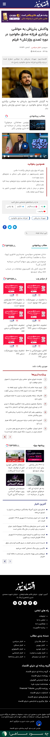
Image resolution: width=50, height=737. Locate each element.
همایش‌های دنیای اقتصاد (38, 697)
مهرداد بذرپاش (40, 218)
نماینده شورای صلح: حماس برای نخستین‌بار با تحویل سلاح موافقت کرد (23, 381)
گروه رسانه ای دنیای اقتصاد (37, 671)
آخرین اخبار (40, 504)
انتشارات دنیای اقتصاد (39, 692)
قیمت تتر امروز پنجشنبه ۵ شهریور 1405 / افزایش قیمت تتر (27, 519)
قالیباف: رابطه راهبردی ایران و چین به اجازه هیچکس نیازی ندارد (23, 397)
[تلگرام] (15, 227)
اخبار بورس (40, 645)
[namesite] (41, 4)
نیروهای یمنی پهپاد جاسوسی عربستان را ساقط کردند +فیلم (26, 555)
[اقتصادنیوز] (25, 586)
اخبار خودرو (40, 649)
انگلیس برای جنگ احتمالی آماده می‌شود (30, 548)
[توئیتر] (10, 227)
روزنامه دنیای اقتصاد (39, 676)
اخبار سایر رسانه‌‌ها (15, 657)
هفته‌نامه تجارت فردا (39, 684)
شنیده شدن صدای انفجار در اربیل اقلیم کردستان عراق (25, 543)
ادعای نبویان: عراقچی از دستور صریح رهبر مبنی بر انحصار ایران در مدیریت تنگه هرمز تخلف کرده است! (23, 430)
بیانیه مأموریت (39, 627)
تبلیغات (42, 616)
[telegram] (20, 603)
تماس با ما (41, 620)
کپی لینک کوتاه (41, 233)
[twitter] (30, 603)
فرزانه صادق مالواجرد (19, 218)
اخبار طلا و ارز (40, 641)
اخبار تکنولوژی (17, 649)
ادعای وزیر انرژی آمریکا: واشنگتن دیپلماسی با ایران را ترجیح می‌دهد (26, 511)
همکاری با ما (40, 624)
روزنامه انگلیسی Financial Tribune (34, 688)
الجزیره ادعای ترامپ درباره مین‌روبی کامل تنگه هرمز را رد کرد (23, 422)
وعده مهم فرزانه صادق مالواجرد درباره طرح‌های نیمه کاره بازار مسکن (23, 183)
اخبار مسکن (18, 645)
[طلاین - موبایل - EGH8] (25, 16)
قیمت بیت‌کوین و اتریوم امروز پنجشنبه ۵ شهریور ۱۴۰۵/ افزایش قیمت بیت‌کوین (27, 536)
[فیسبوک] (5, 227)
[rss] (15, 603)
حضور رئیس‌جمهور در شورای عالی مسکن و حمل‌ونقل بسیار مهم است (23, 176)
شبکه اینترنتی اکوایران (39, 680)
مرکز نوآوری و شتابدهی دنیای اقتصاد (33, 701)
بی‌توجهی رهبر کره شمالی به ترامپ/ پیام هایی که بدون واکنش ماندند (24, 414)
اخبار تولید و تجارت (37, 653)
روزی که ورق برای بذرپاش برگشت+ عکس (29, 170)
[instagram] (25, 603)
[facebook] (35, 603)
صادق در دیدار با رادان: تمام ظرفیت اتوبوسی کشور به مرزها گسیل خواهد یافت (23, 190)
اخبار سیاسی (36, 47)
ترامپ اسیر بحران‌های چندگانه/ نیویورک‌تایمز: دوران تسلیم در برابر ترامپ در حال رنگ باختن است (26, 527)
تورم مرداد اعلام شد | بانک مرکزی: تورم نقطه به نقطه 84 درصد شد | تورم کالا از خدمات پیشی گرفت (23, 389)
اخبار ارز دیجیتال (38, 657)
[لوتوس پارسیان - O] (25, 734)
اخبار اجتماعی (17, 653)
